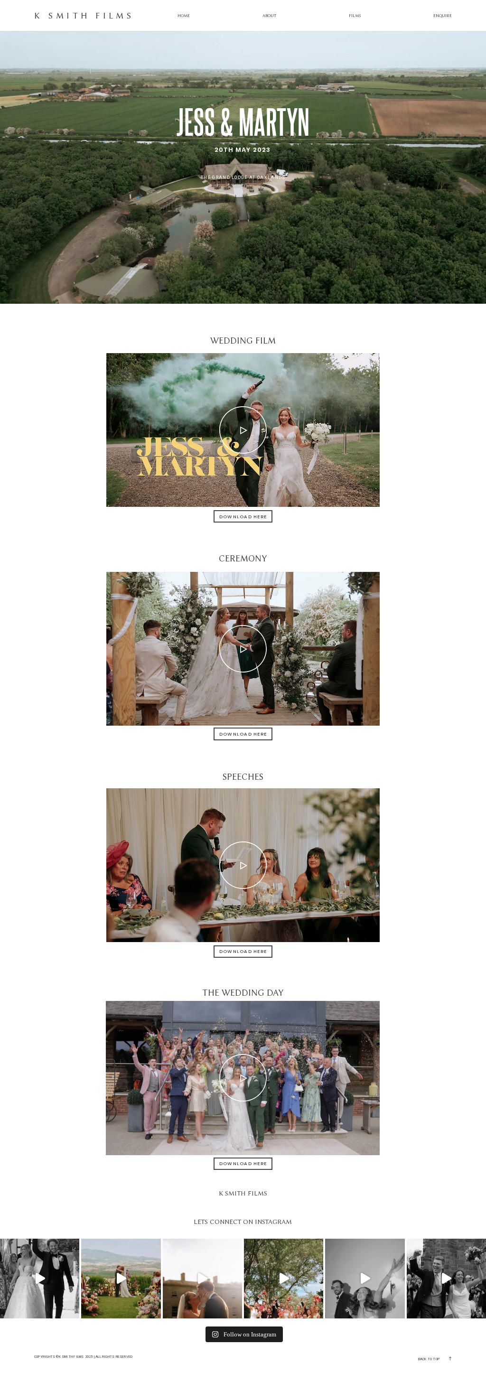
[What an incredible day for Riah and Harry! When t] (283, 1278)
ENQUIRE (442, 15)
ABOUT (269, 15)
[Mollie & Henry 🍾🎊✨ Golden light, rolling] (120, 1278)
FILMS (355, 15)
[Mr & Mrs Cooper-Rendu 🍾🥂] (446, 1278)
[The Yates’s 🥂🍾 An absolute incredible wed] (364, 1278)
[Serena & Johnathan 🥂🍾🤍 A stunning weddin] (202, 1278)
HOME (184, 15)
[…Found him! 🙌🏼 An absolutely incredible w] (39, 1278)
